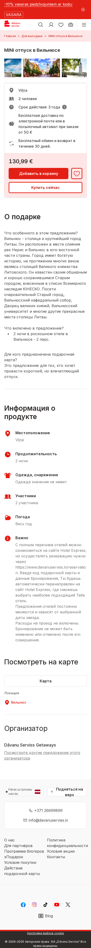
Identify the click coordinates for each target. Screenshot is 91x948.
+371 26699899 (48, 810)
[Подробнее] (64, 107)
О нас (9, 840)
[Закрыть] (83, 9)
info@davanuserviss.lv (48, 820)
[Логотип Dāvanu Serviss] (16, 24)
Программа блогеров (24, 851)
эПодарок (13, 856)
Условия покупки (20, 862)
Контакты (56, 856)
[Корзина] (71, 24)
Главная (10, 36)
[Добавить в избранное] (76, 173)
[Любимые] (61, 24)
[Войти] (51, 24)
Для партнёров (18, 845)
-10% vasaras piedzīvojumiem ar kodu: (38, 4)
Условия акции (61, 851)
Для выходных (32, 36)
